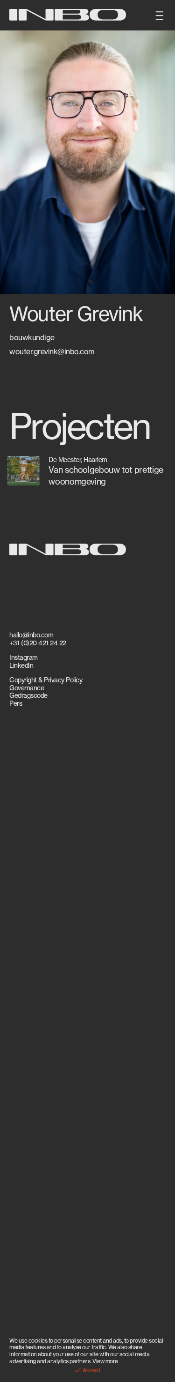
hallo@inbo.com (31, 635)
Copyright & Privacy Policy (45, 680)
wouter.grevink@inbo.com (52, 351)
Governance (26, 688)
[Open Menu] (160, 15)
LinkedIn (21, 665)
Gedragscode (28, 695)
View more (105, 1361)
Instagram (23, 657)
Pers (15, 703)
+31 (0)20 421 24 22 (37, 643)
